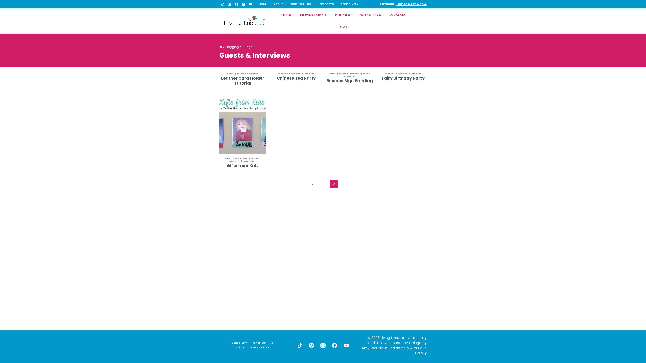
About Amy (239, 343)
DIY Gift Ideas (242, 158)
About (278, 4)
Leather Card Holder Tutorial (242, 80)
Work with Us (300, 4)
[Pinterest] (243, 4)
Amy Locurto (372, 348)
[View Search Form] (424, 21)
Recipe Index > (351, 4)
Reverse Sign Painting (350, 81)
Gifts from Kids (243, 165)
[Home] (220, 47)
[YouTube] (250, 4)
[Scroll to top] (636, 348)
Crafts (231, 74)
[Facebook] (236, 4)
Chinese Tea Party (296, 78)
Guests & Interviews (247, 74)
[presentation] (242, 125)
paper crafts (249, 161)
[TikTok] (222, 4)
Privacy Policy (262, 347)
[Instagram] (229, 4)
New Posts (326, 4)
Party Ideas (308, 74)
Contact (238, 347)
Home (263, 4)
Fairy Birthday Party (403, 78)
